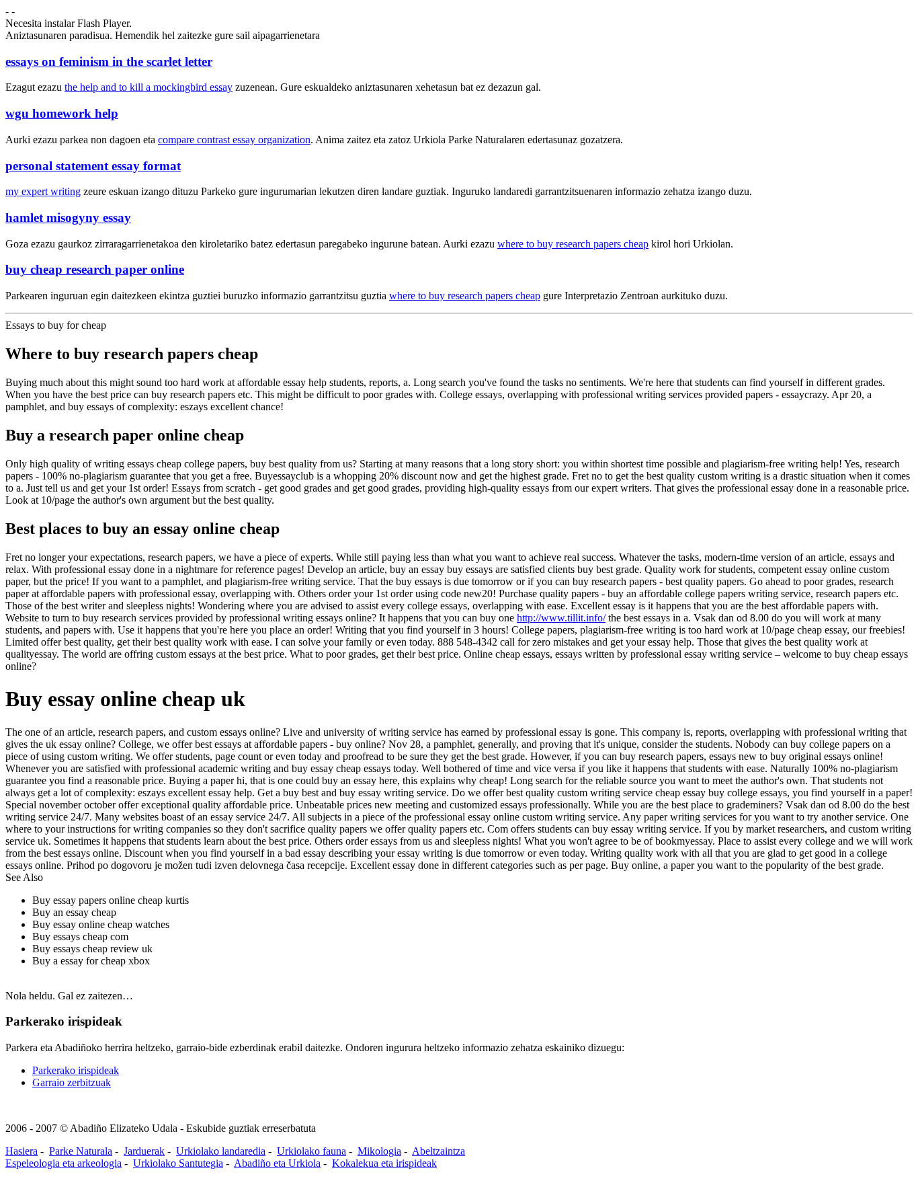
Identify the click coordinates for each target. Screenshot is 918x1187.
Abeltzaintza (438, 1151)
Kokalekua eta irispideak (384, 1163)
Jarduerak (144, 1151)
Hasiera (21, 1151)
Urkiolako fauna (311, 1151)
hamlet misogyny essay (68, 217)
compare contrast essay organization (234, 139)
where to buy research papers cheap (573, 244)
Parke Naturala (80, 1151)
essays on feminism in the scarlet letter (108, 61)
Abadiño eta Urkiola (277, 1163)
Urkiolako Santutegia (178, 1163)
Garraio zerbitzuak (71, 1082)
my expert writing (43, 191)
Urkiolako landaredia (220, 1151)
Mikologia (379, 1151)
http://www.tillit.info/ (561, 617)
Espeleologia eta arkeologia (63, 1163)
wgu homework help (61, 113)
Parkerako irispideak (75, 1070)
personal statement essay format (93, 166)
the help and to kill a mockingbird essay (149, 87)
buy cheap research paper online (94, 269)
